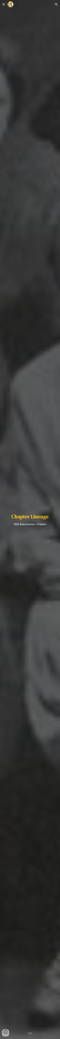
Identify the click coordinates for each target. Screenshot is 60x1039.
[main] (30, 519)
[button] (3, 4)
